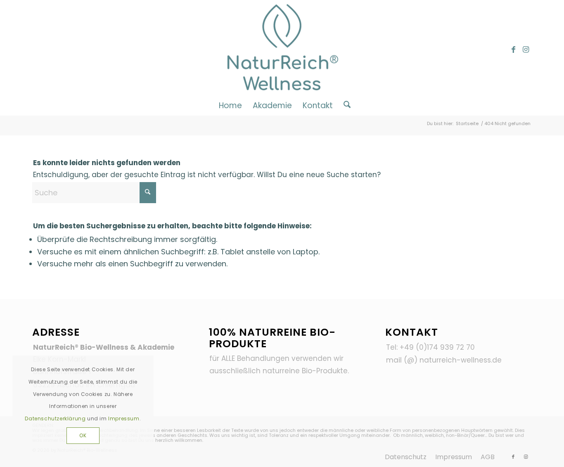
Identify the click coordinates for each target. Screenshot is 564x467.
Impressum (123, 418)
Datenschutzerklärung (55, 418)
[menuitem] (230, 105)
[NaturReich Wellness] (282, 49)
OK (82, 435)
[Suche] (344, 105)
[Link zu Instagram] (525, 49)
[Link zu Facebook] (513, 49)
